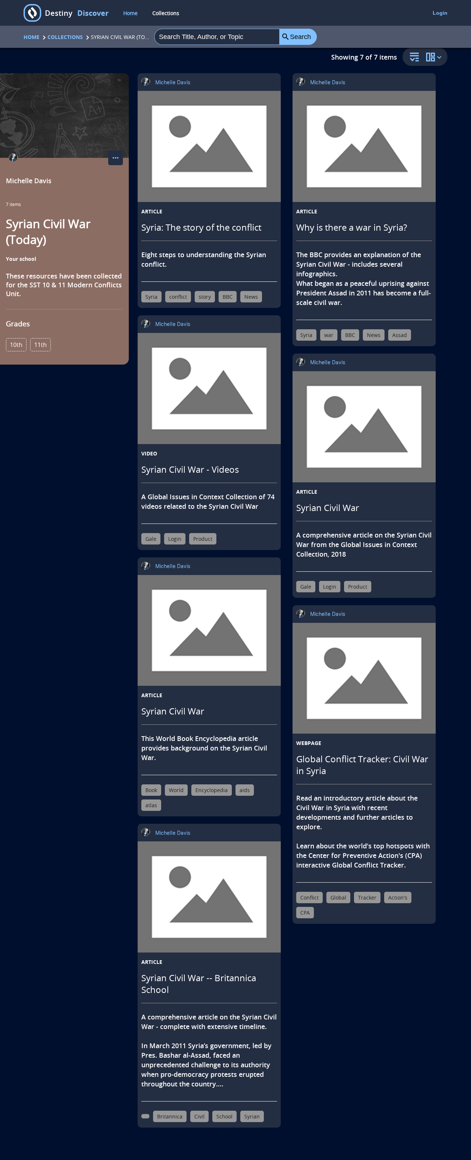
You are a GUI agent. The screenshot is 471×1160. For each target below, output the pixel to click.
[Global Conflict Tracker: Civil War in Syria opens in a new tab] (364, 678)
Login (440, 13)
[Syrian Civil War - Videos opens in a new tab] (209, 388)
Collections (165, 13)
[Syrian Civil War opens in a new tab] (209, 630)
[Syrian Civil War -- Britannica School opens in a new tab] (209, 897)
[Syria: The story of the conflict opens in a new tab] (209, 146)
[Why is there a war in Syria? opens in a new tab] (364, 146)
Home (130, 13)
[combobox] (217, 37)
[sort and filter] (412, 58)
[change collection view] (435, 57)
